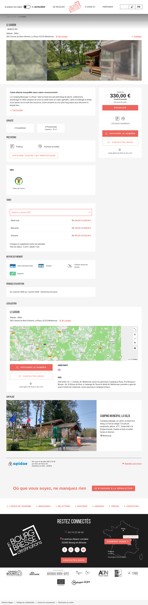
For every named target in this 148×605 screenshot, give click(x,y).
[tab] (48, 212)
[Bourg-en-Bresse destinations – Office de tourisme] (24, 555)
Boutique (82, 506)
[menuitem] (58, 7)
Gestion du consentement (46, 602)
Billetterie (64, 506)
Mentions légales (7, 602)
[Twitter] (77, 549)
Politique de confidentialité (25, 602)
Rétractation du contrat (66, 602)
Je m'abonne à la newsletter (113, 488)
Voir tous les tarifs (120, 102)
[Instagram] (70, 549)
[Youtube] (83, 549)
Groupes (99, 506)
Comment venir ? (117, 542)
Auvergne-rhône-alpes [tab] (117, 557)
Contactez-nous (74, 560)
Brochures (44, 506)
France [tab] (111, 551)
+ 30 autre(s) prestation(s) (120, 123)
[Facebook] (64, 549)
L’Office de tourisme (20, 506)
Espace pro (132, 506)
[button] (132, 7)
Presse (115, 506)
